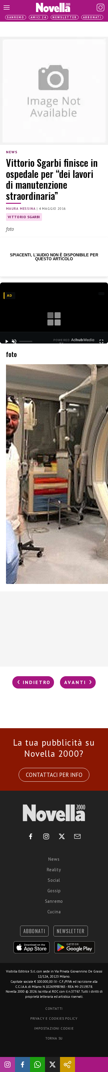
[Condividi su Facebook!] (22, 1064)
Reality (54, 869)
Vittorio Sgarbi (24, 217)
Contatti (54, 1008)
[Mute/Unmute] (14, 341)
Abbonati (92, 17)
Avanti (76, 682)
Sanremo (15, 17)
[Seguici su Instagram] (7, 1064)
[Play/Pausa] (7, 341)
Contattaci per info (54, 774)
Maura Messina (20, 208)
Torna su (54, 1038)
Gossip (54, 890)
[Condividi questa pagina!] (67, 1064)
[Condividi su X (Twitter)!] (52, 1064)
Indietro (35, 682)
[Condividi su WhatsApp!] (37, 1064)
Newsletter (64, 17)
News (11, 152)
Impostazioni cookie (54, 1028)
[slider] (25, 341)
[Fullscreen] (101, 341)
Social (54, 880)
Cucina (54, 912)
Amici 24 (38, 17)
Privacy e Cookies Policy (54, 1018)
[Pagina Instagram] (100, 7)
